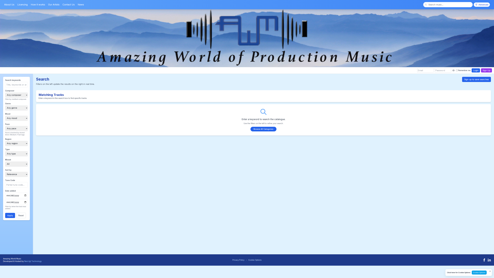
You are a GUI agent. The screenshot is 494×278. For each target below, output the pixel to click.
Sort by (8, 170)
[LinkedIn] (489, 260)
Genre (8, 103)
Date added (10, 191)
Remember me (464, 70)
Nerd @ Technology (33, 261)
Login (475, 70)
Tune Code (10, 180)
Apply (10, 215)
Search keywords (13, 80)
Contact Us (69, 4)
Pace (7, 124)
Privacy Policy (238, 260)
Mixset (8, 160)
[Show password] (453, 70)
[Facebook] (484, 260)
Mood (7, 114)
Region (8, 139)
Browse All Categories (263, 129)
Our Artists (53, 4)
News (81, 4)
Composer (9, 91)
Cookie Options (255, 260)
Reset (21, 215)
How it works (38, 4)
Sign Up (486, 70)
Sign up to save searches (476, 79)
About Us (9, 4)
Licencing (22, 4)
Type (7, 149)
